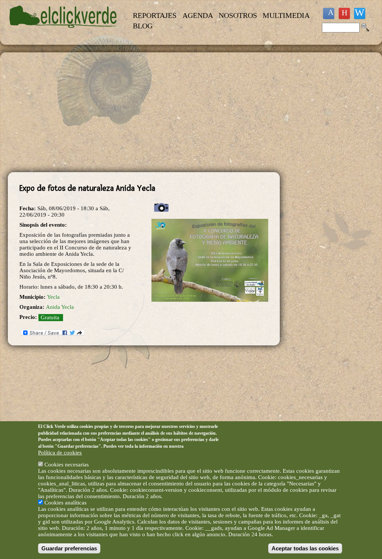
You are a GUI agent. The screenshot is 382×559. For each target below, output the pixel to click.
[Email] (359, 13)
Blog (143, 26)
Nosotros (238, 15)
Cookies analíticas (65, 503)
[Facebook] (328, 13)
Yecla (53, 297)
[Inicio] (64, 32)
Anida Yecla (60, 307)
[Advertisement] (144, 112)
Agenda (197, 15)
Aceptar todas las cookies (305, 548)
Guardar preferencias (69, 548)
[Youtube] (344, 13)
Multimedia (286, 15)
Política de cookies (60, 453)
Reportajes (154, 15)
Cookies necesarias (66, 465)
